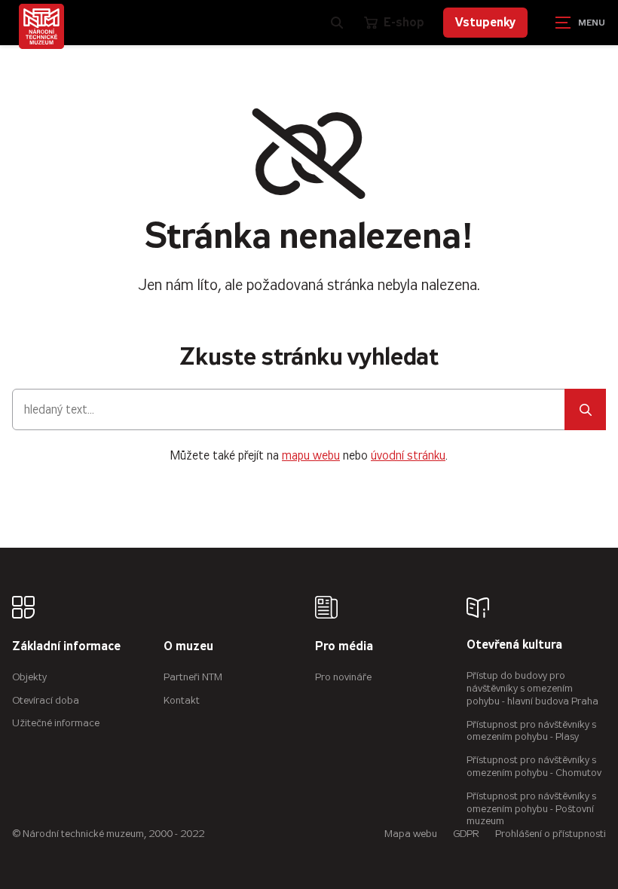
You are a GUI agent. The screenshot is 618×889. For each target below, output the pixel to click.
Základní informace (66, 646)
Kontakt (182, 700)
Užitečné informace (55, 723)
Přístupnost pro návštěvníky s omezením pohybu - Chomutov (534, 766)
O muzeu (188, 646)
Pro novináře (343, 677)
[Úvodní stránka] (41, 26)
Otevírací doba (45, 700)
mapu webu (311, 455)
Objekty (29, 677)
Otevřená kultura (514, 645)
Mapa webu (410, 833)
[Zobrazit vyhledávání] (337, 23)
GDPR (466, 833)
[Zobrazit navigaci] (580, 22)
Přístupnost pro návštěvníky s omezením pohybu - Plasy (531, 731)
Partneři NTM (193, 677)
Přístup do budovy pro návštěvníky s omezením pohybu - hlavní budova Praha (532, 688)
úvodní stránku (408, 455)
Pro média (344, 646)
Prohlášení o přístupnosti (550, 833)
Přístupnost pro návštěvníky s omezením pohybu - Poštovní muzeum (531, 808)
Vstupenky (485, 22)
